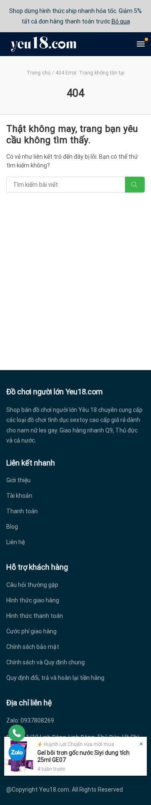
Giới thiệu (18, 480)
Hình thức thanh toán (34, 615)
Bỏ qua (121, 21)
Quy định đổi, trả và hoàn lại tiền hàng (55, 677)
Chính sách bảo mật (32, 646)
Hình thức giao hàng (32, 600)
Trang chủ (38, 73)
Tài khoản (19, 495)
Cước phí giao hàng (31, 631)
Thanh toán (22, 511)
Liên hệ (15, 542)
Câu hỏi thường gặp (32, 584)
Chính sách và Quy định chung (45, 662)
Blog (12, 526)
